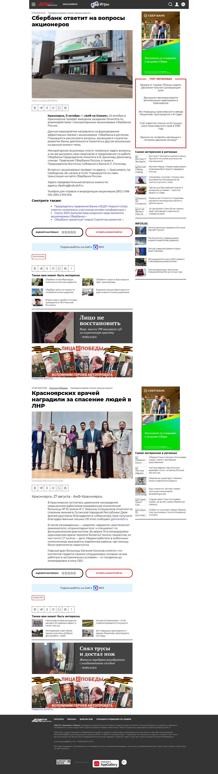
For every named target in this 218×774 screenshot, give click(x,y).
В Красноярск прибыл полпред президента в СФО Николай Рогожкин (61, 302)
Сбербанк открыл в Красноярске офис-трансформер (112, 280)
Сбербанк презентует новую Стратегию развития (87, 219)
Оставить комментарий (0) (109, 232)
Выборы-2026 (86, 719)
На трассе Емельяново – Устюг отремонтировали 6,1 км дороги (112, 621)
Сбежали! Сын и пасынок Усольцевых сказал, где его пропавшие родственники (167, 459)
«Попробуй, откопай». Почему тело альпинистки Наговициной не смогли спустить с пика (166, 179)
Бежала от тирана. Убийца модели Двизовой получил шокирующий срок (160, 88)
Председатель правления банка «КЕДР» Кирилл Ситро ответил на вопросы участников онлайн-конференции (89, 208)
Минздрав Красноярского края (47, 480)
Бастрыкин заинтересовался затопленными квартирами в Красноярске (160, 100)
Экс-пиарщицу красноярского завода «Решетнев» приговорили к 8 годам (161, 113)
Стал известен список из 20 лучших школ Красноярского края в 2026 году (161, 126)
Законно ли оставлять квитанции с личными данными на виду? (160, 138)
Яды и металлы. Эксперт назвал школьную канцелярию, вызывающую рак (164, 491)
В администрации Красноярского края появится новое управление (113, 291)
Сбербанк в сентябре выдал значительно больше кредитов (60, 280)
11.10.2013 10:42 (38, 13)
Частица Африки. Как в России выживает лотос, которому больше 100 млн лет (166, 470)
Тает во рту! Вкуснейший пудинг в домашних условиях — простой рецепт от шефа (166, 190)
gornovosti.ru (119, 519)
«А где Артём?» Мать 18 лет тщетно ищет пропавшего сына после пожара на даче (166, 211)
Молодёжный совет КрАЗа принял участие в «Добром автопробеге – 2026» (58, 633)
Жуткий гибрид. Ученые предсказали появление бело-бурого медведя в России (167, 169)
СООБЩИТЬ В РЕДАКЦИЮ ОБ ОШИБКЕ (113, 719)
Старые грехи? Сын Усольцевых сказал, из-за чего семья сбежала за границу (167, 502)
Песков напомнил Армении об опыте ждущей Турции (166, 229)
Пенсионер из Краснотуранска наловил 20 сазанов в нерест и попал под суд (60, 623)
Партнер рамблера (81, 762)
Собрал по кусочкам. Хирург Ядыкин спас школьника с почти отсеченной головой (167, 512)
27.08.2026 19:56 (39, 388)
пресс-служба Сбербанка (44, 100)
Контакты (59, 719)
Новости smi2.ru (42, 378)
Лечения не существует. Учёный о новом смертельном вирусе (165, 479)
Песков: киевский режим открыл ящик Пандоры (164, 250)
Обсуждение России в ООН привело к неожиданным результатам (166, 260)
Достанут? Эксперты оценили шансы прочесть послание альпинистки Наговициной (167, 158)
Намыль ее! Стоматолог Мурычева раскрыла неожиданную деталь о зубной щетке (166, 200)
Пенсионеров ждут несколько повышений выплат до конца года (165, 271)
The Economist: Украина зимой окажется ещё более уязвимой (163, 239)
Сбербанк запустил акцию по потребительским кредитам (60, 291)
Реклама (71, 719)
